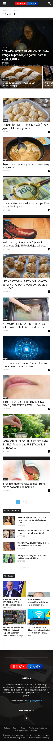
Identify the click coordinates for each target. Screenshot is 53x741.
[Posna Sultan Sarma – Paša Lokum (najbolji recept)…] (21, 82)
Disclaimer (34, 731)
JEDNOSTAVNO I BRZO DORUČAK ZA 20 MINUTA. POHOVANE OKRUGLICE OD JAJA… (25, 285)
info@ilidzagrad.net (34, 700)
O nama (15, 728)
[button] (49, 3)
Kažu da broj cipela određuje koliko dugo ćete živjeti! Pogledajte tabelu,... (25, 244)
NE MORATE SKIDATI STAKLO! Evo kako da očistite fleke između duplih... (25, 325)
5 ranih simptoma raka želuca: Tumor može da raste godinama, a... (24, 485)
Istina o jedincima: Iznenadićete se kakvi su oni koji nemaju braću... (38, 602)
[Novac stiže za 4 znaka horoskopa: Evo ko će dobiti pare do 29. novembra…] (26, 188)
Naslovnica (7, 10)
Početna (7, 728)
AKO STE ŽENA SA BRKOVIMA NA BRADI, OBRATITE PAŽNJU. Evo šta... (25, 404)
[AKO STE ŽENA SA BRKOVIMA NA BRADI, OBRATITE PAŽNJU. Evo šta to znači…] (26, 387)
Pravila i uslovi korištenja (38, 728)
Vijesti (5, 596)
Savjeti (5, 47)
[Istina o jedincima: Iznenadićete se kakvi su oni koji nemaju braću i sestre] (39, 589)
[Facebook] (26, 718)
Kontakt (23, 728)
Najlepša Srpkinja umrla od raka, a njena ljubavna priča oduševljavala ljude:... (31, 520)
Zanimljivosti (32, 624)
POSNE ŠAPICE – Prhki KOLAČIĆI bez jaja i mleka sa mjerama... (25, 126)
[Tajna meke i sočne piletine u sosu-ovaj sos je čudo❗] (26, 149)
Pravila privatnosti (21, 731)
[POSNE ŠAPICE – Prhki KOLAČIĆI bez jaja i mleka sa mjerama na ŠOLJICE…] (26, 110)
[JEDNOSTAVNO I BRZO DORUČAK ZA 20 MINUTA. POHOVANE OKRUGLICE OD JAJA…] (26, 266)
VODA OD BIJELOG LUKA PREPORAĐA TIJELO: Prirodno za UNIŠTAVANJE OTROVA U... (26, 444)
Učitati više (26, 568)
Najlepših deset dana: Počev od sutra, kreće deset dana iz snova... (25, 365)
